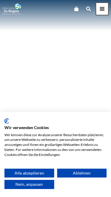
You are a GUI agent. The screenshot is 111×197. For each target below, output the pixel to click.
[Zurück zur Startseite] (11, 9)
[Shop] (76, 9)
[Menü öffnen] (102, 8)
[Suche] (88, 9)
